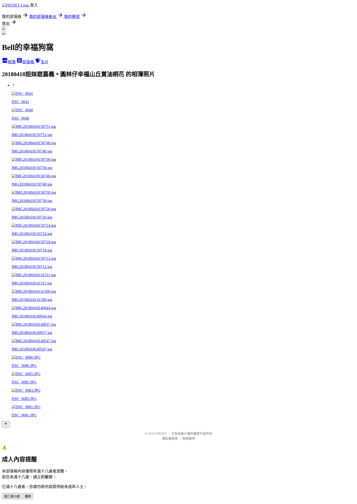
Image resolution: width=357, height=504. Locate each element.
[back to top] (6, 424)
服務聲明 (188, 438)
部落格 (28, 62)
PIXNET (161, 433)
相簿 (12, 62)
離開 (28, 496)
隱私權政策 (170, 438)
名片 (45, 62)
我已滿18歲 (12, 496)
